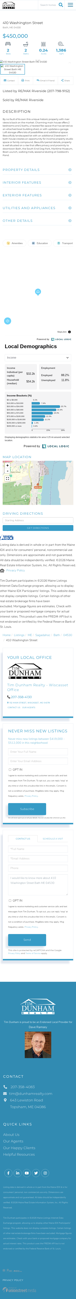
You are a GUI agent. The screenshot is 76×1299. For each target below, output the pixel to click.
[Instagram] (45, 1173)
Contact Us (14, 707)
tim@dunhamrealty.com (30, 1094)
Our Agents (28, 707)
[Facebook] (8, 1173)
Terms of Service (33, 953)
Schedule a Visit (53, 838)
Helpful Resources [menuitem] (19, 1154)
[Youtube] (27, 1173)
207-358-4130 (21, 697)
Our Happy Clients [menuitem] (19, 1148)
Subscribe (27, 809)
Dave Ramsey (38, 1027)
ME (30, 635)
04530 (67, 635)
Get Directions (38, 527)
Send (27, 939)
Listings (19, 635)
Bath (57, 635)
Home (7, 635)
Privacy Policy (15, 570)
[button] (60, 4)
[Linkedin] (17, 1173)
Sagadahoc (42, 635)
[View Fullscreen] (7, 478)
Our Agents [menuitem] (13, 1141)
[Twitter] (36, 1173)
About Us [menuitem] (11, 1135)
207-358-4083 (22, 1087)
